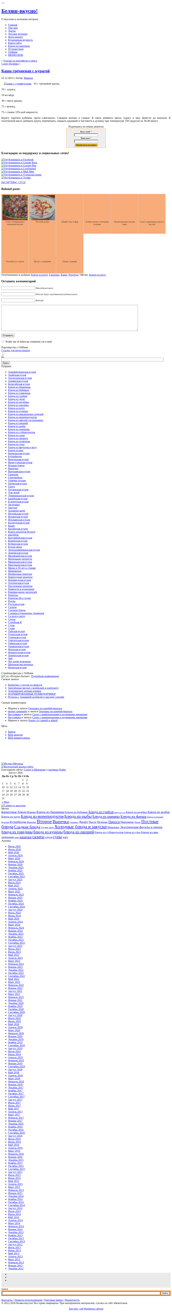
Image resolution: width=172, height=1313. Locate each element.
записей (15, 734)
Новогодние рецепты (20, 577)
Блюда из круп (39, 274)
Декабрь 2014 (16, 1196)
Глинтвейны (15, 477)
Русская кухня (16, 604)
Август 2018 (15, 1069)
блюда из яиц (149, 832)
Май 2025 (13, 885)
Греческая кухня (17, 483)
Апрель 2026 (15, 855)
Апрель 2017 (15, 1111)
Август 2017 (15, 1099)
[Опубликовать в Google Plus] (18, 165)
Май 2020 (13, 1024)
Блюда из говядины (19, 393)
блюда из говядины (17, 832)
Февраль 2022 (16, 985)
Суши (11, 628)
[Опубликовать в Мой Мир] (17, 171)
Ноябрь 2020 (15, 1006)
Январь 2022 (15, 988)
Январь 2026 (15, 864)
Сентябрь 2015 (16, 1169)
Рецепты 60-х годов (19, 598)
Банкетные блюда (14, 812)
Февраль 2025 (16, 894)
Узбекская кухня (17, 643)
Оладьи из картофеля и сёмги (20, 60)
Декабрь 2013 (16, 1232)
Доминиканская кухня (21, 495)
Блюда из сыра (16, 435)
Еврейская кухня (17, 498)
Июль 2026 (14, 846)
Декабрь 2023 (16, 933)
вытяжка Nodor (57, 769)
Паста (92, 822)
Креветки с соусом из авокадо (25, 684)
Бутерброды (15, 456)
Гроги (11, 486)
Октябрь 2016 (16, 1129)
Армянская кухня (18, 381)
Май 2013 (13, 1253)
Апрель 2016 (15, 1147)
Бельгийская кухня (19, 384)
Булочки (5, 822)
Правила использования (28, 1300)
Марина (28, 78)
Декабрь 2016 (16, 1123)
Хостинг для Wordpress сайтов (86, 1308)
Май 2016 (13, 1144)
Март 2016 (14, 1151)
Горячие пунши (17, 480)
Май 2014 (13, 1217)
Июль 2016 (14, 1138)
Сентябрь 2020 (16, 1012)
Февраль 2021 (16, 997)
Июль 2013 (14, 1247)
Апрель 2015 (15, 1184)
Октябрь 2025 (16, 873)
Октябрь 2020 (16, 1009)
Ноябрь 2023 (15, 936)
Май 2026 (13, 852)
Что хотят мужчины (19, 661)
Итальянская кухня (19, 519)
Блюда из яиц (15, 450)
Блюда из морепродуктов (22, 417)
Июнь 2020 (14, 1021)
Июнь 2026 (14, 849)
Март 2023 (14, 961)
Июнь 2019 (14, 1054)
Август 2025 (15, 879)
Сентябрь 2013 (16, 1241)
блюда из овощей (78, 831)
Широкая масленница (20, 664)
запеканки (7, 837)
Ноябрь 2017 (15, 1090)
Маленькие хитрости (20, 558)
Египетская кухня (18, 501)
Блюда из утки (16, 444)
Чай (10, 658)
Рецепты (73, 274)
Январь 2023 (15, 967)
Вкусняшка (14, 714)
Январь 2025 (15, 897)
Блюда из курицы (18, 411)
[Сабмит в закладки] (13, 805)
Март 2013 (14, 1259)
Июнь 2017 (14, 1105)
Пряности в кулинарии (21, 589)
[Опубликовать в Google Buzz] (19, 162)
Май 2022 (13, 979)
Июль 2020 (14, 1018)
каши (16, 837)
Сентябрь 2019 (16, 1045)
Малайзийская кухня (20, 555)
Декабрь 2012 (16, 1268)
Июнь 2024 (14, 915)
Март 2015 (14, 1187)
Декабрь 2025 (16, 867)
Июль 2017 (14, 1102)
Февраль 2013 (16, 1262)
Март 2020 (14, 1030)
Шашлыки (113, 827)
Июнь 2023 (14, 951)
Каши (64, 274)
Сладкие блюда (17, 610)
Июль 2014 (14, 1211)
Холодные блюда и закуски (80, 826)
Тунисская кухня (17, 634)
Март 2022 (14, 982)
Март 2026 (14, 858)
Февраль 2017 (16, 1117)
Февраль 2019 (16, 1060)
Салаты (12, 607)
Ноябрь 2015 (15, 1163)
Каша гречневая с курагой (25, 71)
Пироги (114, 822)
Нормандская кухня (19, 580)
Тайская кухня (16, 631)
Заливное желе (16, 510)
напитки (25, 837)
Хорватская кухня (18, 655)
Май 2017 (13, 1108)
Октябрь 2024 (16, 903)
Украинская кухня (18, 646)
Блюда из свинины (19, 429)
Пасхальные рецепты (20, 586)
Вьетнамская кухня (19, 471)
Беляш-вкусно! (19, 11)
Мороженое (15, 571)
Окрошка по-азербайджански (45, 708)
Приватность (72, 1300)
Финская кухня (17, 649)
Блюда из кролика (18, 405)
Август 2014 (15, 1208)
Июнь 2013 (14, 1250)
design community (18, 711)
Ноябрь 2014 (15, 1199)
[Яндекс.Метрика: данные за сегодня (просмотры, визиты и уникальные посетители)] (12, 763)
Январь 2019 (15, 1063)
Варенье (31, 822)
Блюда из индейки (18, 402)
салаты (38, 836)
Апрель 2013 (15, 1256)
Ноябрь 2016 (15, 1126)
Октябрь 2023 (16, 939)
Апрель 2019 (15, 1057)
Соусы (11, 619)
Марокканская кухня (20, 562)
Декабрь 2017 (16, 1087)
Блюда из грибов (17, 396)
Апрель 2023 (15, 958)
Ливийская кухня (18, 552)
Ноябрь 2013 (15, 1235)
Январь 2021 (15, 1000)
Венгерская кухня (18, 459)
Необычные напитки (20, 574)
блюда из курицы (48, 832)
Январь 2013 (15, 1265)
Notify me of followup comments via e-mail (28, 341)
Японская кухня (17, 667)
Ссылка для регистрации (15, 350)
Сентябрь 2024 (16, 906)
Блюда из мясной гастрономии (25, 420)
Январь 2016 (15, 1157)
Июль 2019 (14, 1051)
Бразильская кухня (18, 453)
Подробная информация (45, 676)
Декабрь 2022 (16, 970)
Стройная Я (15, 622)
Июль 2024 (14, 912)
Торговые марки (53, 1300)
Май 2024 (13, 918)
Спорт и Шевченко (35, 769)
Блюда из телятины (19, 441)
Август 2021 (15, 991)
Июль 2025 (14, 882)
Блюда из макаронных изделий (26, 414)
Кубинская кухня (18, 543)
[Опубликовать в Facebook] (17, 159)
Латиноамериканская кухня (24, 549)
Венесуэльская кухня (20, 462)
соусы (48, 837)
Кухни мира (15, 546)
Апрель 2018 (15, 1075)
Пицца (138, 822)
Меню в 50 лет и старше (22, 568)
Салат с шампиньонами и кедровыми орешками (59, 714)
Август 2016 (15, 1135)
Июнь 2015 (14, 1178)
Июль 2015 (14, 1175)
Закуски (12, 507)
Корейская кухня (17, 540)
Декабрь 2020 (16, 1003)
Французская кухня (19, 652)
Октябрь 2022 (16, 973)
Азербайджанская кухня (22, 372)
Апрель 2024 (15, 921)
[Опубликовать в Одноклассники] (21, 174)
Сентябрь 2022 (16, 976)
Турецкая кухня (17, 637)
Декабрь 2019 (16, 1039)
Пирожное (127, 822)
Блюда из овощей (18, 423)
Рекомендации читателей (22, 592)
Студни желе (47, 827)
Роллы (11, 601)
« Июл (5, 802)
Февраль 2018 (16, 1081)
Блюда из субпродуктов (21, 432)
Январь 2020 (15, 1036)
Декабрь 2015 (16, 1160)
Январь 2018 (15, 1084)
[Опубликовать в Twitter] (16, 177)
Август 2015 (15, 1172)
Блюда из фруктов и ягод (22, 447)
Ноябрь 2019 (15, 1042)
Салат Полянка (10, 63)
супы (57, 837)
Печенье (102, 822)
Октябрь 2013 (16, 1238)
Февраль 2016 (16, 1154)
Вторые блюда (16, 465)
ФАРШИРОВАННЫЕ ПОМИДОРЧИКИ (32, 694)
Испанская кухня (18, 516)
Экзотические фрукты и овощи (141, 827)
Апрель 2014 (15, 1220)
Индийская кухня (18, 513)
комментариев (19, 737)
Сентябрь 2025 (16, 876)
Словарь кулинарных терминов (26, 613)
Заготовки (14, 504)
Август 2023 (15, 945)
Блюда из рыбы (17, 426)
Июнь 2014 (14, 1214)
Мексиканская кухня (20, 565)
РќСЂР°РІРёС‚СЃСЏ (13, 182)
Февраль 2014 (16, 1226)
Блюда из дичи (16, 399)
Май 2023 (13, 955)
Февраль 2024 (16, 927)
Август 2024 (15, 909)
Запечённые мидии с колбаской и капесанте (33, 687)
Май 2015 (13, 1181)
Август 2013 (15, 1244)
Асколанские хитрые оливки (24, 691)
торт (65, 837)
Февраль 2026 (16, 861)
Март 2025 (14, 891)
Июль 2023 (14, 948)
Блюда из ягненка (155, 817)
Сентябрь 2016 (16, 1132)
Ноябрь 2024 (15, 900)
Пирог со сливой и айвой (43, 720)
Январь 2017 (15, 1120)
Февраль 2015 (16, 1190)
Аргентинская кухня (20, 378)
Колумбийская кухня (20, 537)
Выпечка (13, 468)
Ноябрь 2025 (15, 870)
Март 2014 (14, 1223)
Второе (44, 821)
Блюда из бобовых (18, 390)
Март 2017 (14, 1114)
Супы (11, 625)
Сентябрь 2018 (16, 1066)
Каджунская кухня (18, 522)
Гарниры (54, 274)
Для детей (13, 492)
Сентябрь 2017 (16, 1096)
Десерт (83, 822)
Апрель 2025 (15, 888)
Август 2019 (15, 1048)
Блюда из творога (18, 438)
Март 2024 (14, 924)
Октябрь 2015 (16, 1166)
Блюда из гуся (119, 812)
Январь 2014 (15, 1229)
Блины (31, 812)
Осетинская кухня (18, 583)
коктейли (13, 534)
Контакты (7, 1300)
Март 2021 (14, 994)
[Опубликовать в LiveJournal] (18, 168)
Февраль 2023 (16, 964)
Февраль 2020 (16, 1033)
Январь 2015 (15, 1193)
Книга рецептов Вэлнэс (21, 531)
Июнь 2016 (14, 1141)
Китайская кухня (18, 528)
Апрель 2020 (15, 1027)
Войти (11, 731)
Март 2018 (14, 1078)
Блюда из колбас (159, 812)
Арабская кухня (17, 375)
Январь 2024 (15, 930)
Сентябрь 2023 (16, 942)
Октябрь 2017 (16, 1093)
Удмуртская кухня (18, 640)
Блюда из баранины (19, 387)
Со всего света (16, 616)
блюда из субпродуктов (109, 832)
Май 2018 (13, 1072)
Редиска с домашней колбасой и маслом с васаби (36, 697)
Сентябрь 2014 (16, 1205)
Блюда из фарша (133, 816)
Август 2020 (15, 1015)
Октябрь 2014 (16, 1202)
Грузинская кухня (18, 489)
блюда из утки (132, 832)
